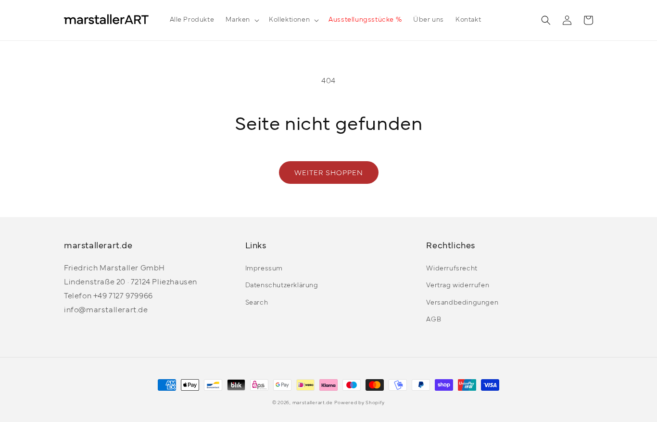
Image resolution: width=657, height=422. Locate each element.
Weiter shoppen (328, 173)
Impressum (264, 269)
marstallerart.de (312, 403)
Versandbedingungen (462, 303)
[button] (241, 20)
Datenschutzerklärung (281, 285)
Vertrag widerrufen (457, 285)
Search (256, 303)
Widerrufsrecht (451, 269)
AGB (433, 320)
